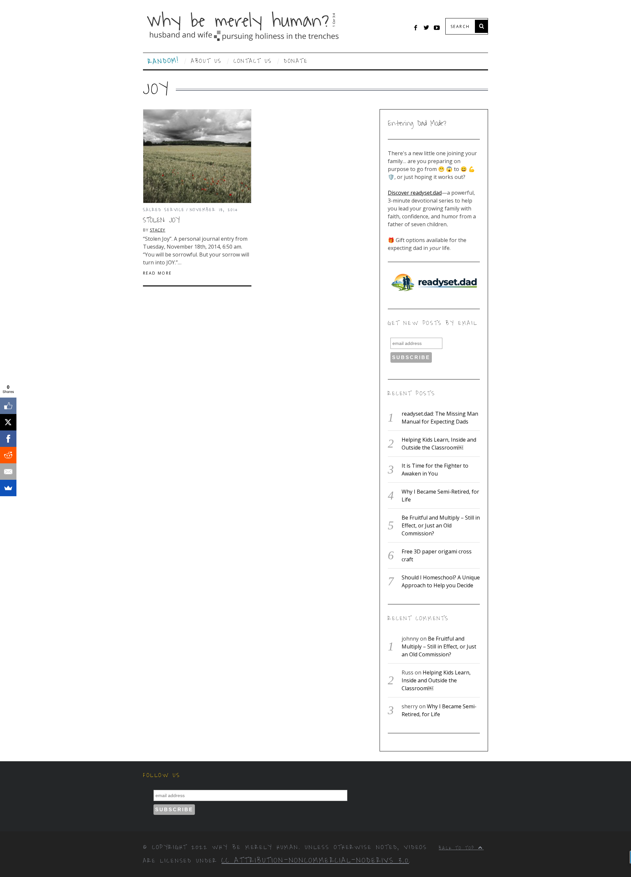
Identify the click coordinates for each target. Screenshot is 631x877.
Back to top (458, 848)
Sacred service (164, 209)
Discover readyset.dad (415, 192)
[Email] (8, 471)
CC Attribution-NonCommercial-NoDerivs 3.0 (315, 860)
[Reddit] (8, 455)
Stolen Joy (161, 220)
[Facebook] (8, 438)
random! (163, 61)
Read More (157, 273)
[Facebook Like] (8, 406)
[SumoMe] (8, 488)
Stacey (157, 230)
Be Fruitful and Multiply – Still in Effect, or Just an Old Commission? (441, 525)
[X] (8, 422)
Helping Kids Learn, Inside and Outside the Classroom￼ (436, 680)
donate (296, 61)
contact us (253, 61)
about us (206, 61)
